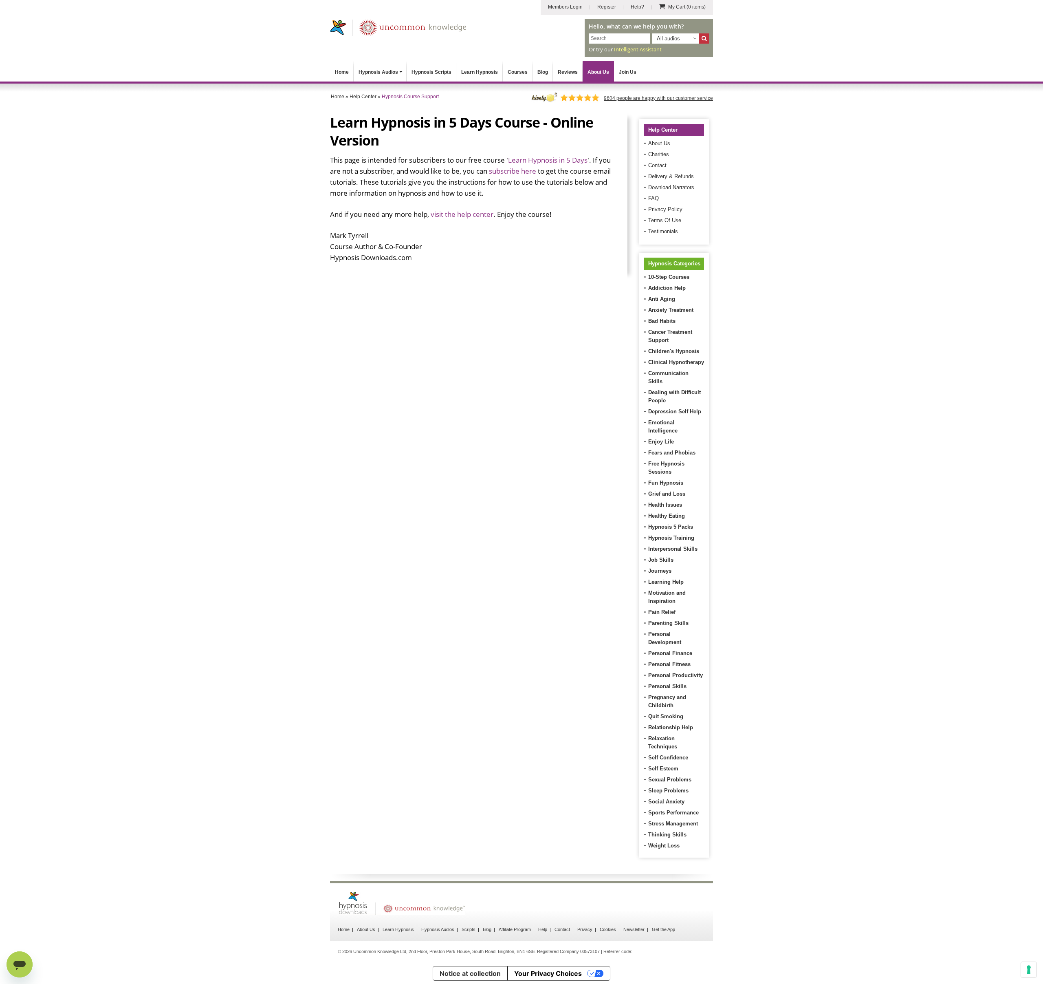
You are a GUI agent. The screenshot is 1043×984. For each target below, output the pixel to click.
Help (542, 929)
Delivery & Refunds (671, 176)
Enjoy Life (661, 442)
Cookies (608, 929)
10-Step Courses (668, 277)
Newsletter (634, 929)
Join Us (627, 72)
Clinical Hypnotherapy (676, 362)
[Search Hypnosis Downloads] (704, 38)
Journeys (659, 571)
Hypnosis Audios (378, 72)
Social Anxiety (666, 802)
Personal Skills (667, 686)
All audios (668, 38)
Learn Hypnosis (479, 72)
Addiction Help (667, 288)
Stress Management (673, 824)
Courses (518, 72)
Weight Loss (664, 846)
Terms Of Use (664, 220)
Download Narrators (671, 187)
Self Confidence (668, 758)
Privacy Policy (665, 209)
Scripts (468, 929)
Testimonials (663, 231)
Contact (657, 165)
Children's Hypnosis (673, 351)
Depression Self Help (674, 411)
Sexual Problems (669, 780)
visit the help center (462, 214)
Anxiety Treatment (670, 310)
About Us (598, 72)
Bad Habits (662, 321)
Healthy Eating (666, 516)
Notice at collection (470, 973)
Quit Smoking (665, 716)
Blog (542, 72)
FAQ (653, 198)
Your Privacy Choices (548, 973)
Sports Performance (673, 813)
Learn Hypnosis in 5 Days (548, 160)
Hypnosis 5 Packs (670, 527)
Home (342, 72)
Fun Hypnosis (665, 483)
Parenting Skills (668, 623)
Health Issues (665, 505)
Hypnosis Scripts (431, 72)
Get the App (663, 929)
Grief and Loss (666, 494)
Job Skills (660, 560)
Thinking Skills (667, 835)
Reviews (568, 72)
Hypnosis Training (671, 538)
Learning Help (666, 582)
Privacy (584, 929)
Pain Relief (662, 612)
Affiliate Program (515, 929)
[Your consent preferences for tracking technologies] (1028, 969)
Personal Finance (670, 653)
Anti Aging (661, 299)
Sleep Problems (668, 791)
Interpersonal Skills (673, 549)
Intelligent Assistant (638, 49)
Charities (658, 154)
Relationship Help (670, 727)
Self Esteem (663, 769)
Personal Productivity (675, 675)
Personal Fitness (669, 664)
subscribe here (512, 171)
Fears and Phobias (671, 453)
